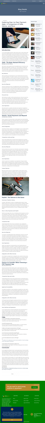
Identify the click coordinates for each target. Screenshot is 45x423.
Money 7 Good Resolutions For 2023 (38, 89)
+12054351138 (24, 414)
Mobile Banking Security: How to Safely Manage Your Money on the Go (38, 75)
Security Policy (36, 402)
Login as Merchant (27, 402)
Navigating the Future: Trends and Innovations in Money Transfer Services (38, 52)
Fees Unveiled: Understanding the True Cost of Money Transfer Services (38, 38)
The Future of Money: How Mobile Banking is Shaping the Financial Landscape (38, 66)
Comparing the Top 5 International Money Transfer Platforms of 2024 (38, 24)
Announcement (15, 400)
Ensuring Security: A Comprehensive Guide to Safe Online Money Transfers (38, 43)
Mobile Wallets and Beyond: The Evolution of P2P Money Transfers (38, 34)
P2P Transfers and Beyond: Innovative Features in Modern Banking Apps (38, 57)
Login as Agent (26, 400)
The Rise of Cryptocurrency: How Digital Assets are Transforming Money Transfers (38, 47)
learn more (12, 416)
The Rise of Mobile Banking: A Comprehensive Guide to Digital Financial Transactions (38, 84)
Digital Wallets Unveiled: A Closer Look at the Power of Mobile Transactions (38, 61)
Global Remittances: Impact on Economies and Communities (38, 29)
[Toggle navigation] (43, 3)
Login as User (26, 398)
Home (21, 11)
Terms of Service (37, 400)
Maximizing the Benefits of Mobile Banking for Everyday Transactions (38, 70)
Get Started (34, 387)
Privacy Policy (36, 398)
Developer (14, 402)
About (14, 398)
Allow (12, 419)
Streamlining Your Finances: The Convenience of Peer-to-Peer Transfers (38, 80)
